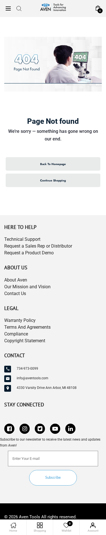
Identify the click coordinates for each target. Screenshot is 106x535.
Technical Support (22, 239)
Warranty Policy (20, 320)
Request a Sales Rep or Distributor (38, 246)
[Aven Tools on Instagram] (24, 429)
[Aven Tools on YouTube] (55, 429)
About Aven (15, 280)
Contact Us (15, 293)
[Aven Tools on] (70, 429)
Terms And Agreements (27, 327)
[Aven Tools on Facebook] (9, 429)
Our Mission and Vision (27, 286)
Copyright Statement (24, 340)
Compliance (16, 334)
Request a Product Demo (29, 252)
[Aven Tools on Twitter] (40, 429)
